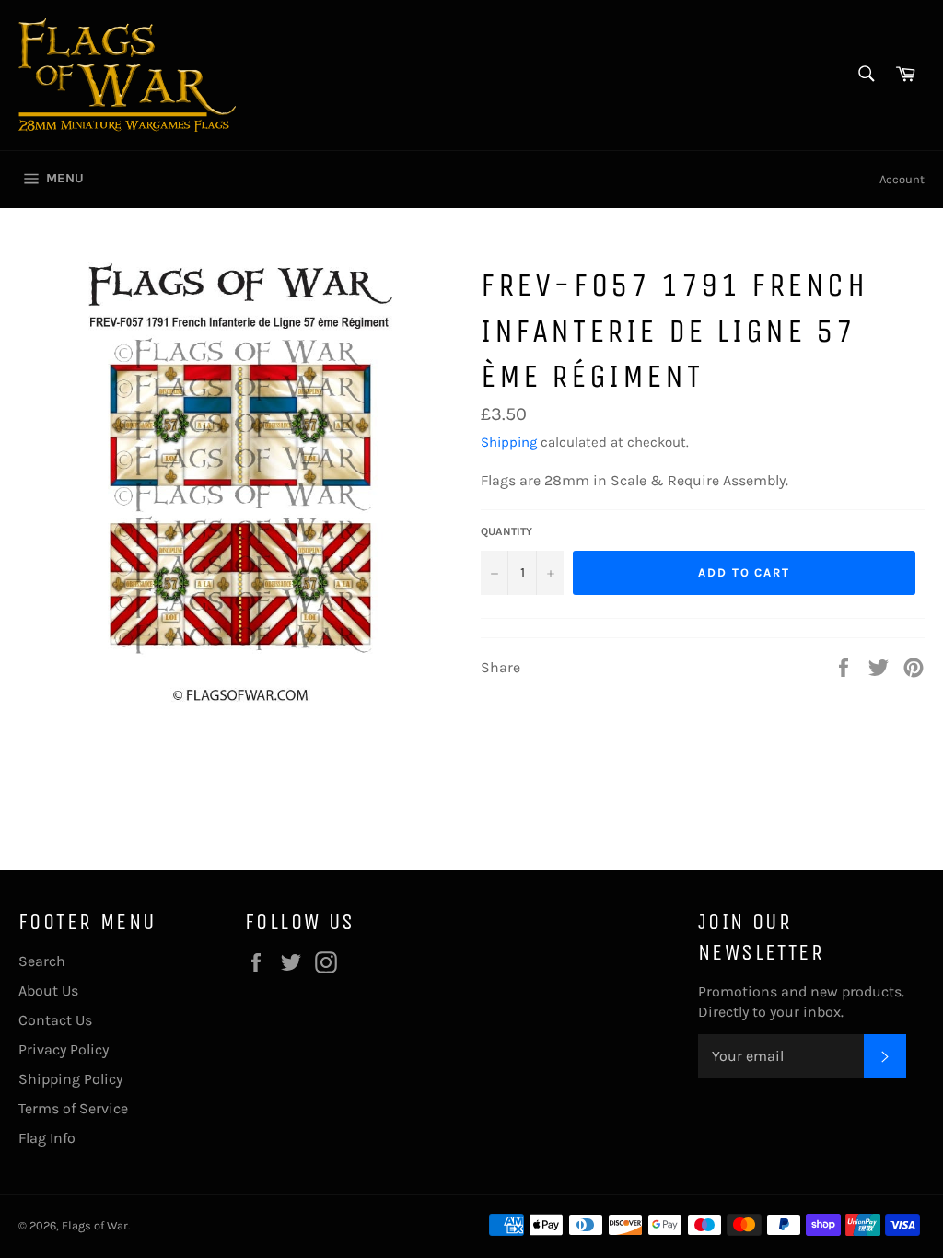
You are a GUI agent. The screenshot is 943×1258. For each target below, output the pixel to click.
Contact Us (55, 1020)
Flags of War (95, 1225)
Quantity (506, 531)
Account (902, 179)
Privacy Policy (63, 1049)
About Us (48, 990)
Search (41, 961)
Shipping (509, 442)
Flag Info (47, 1138)
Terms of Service (73, 1108)
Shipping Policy (70, 1079)
